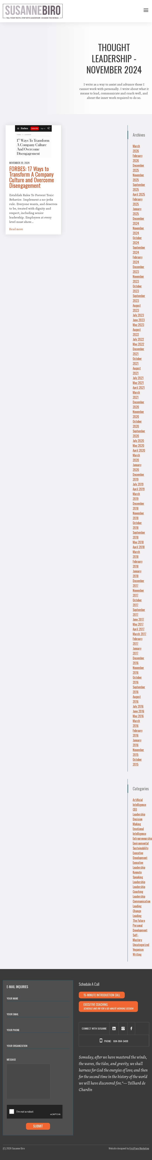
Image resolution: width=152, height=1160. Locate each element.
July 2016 (138, 706)
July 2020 (138, 440)
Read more (16, 229)
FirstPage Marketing (139, 1148)
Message (11, 1059)
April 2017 (138, 629)
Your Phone (13, 1030)
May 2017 (138, 624)
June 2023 (139, 320)
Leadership (139, 882)
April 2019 (139, 489)
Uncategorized (141, 944)
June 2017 (138, 619)
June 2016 (138, 711)
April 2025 (139, 194)
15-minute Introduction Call (101, 995)
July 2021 (138, 378)
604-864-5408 (120, 1041)
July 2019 (138, 484)
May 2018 (138, 542)
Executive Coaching (108, 1006)
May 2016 (138, 716)
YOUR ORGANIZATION (18, 1045)
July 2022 (138, 339)
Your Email (13, 1014)
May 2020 (138, 445)
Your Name (13, 998)
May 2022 (138, 344)
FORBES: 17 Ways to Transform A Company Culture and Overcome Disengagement (31, 177)
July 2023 (138, 315)
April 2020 (139, 450)
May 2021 (138, 382)
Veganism (138, 949)
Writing (137, 954)
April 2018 (139, 547)
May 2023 (138, 325)
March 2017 (139, 634)
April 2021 (139, 387)
